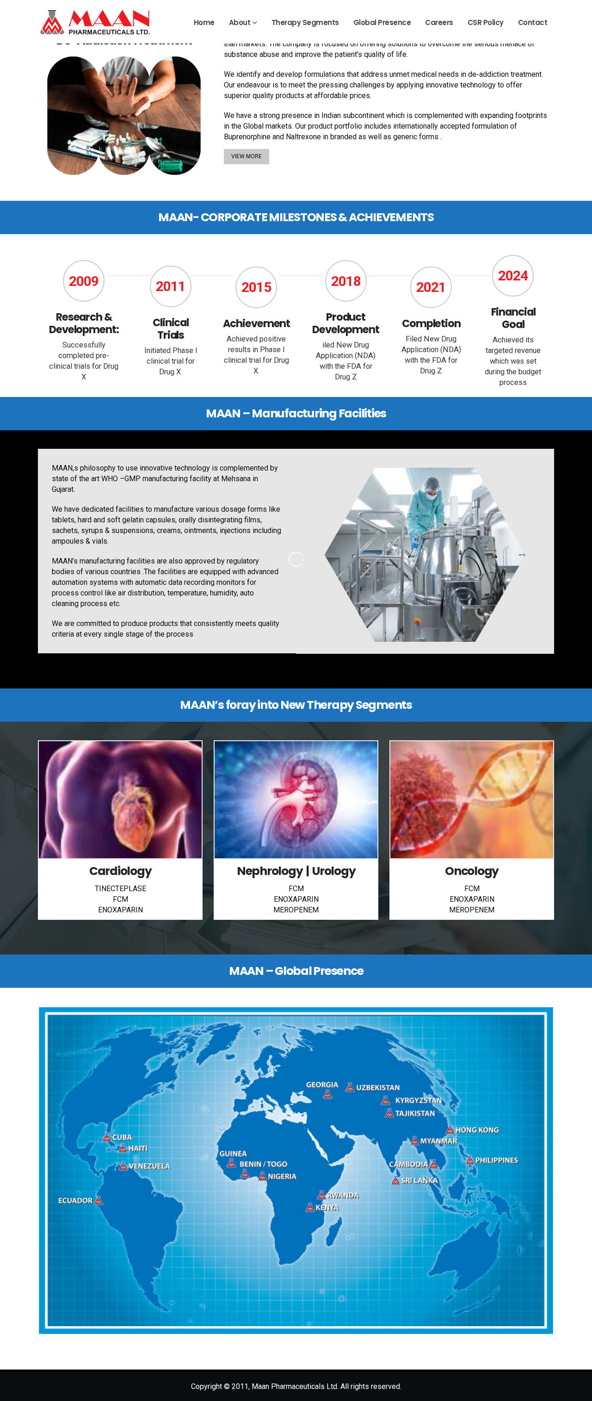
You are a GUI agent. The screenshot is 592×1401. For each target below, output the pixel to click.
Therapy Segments (305, 22)
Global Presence (382, 22)
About (240, 22)
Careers (439, 22)
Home (204, 22)
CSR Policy (486, 22)
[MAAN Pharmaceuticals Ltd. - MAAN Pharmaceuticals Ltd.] (96, 22)
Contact (533, 22)
